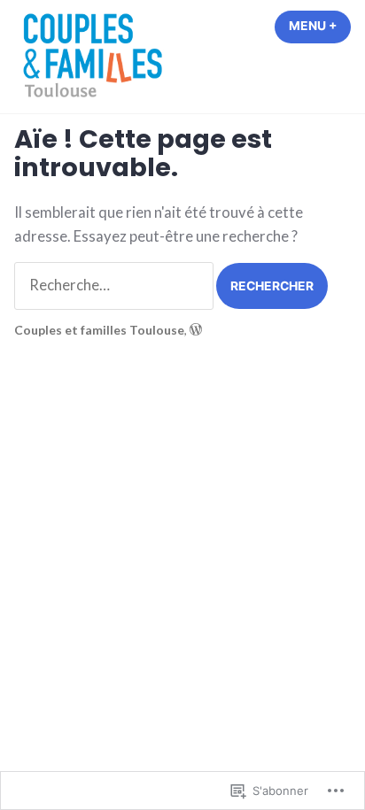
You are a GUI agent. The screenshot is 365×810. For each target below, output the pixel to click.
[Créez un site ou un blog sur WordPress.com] (196, 329)
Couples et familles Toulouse (99, 329)
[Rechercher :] (115, 285)
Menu (320, 26)
